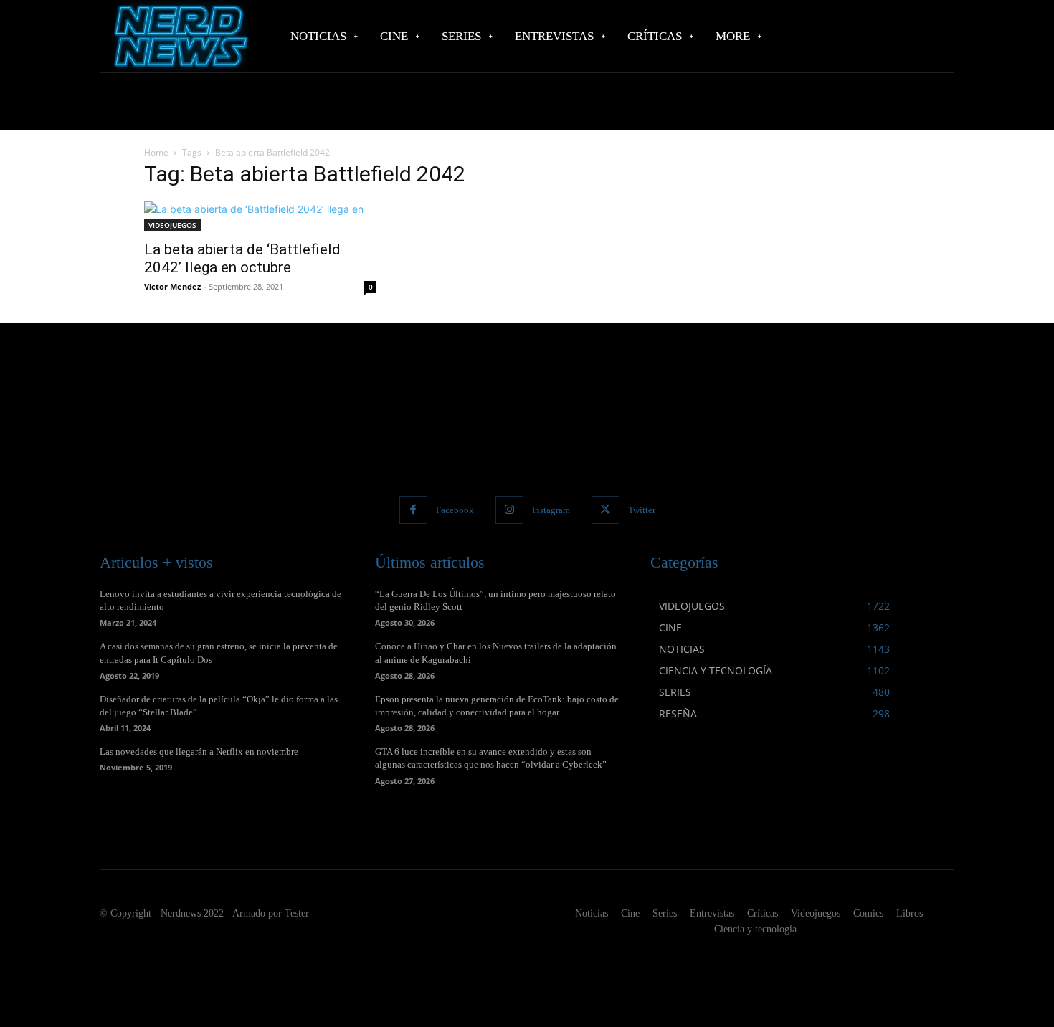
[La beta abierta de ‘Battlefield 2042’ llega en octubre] (260, 216)
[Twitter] (605, 510)
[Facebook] (413, 510)
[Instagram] (509, 510)
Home (156, 152)
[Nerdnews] (179, 36)
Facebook (455, 510)
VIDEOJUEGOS (172, 225)
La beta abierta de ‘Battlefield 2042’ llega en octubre (242, 258)
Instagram (551, 510)
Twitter (641, 510)
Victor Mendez (172, 286)
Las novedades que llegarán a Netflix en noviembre (199, 751)
